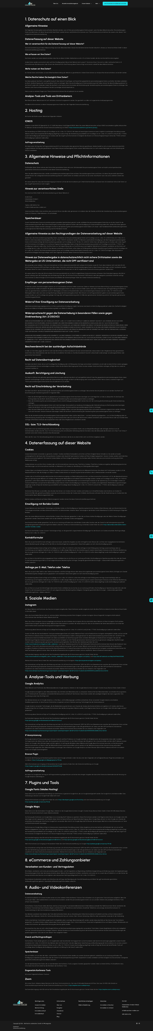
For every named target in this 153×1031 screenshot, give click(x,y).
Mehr (96, 3)
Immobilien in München (107, 1005)
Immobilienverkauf (40, 1011)
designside (48, 1023)
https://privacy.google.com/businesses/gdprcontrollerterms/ (43, 839)
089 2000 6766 (126, 1014)
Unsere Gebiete (86, 3)
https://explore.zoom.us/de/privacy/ (79, 985)
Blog (58, 1016)
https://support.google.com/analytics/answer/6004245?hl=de (43, 766)
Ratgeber (59, 1008)
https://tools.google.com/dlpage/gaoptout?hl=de (47, 760)
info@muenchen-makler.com (130, 1010)
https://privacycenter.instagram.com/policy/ (77, 656)
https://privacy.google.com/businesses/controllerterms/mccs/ (43, 720)
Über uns (55, 3)
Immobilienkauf (39, 1013)
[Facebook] (139, 1023)
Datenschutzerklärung (19, 1028)
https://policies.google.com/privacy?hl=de (37, 802)
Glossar (59, 1013)
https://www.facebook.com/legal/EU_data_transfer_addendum (44, 656)
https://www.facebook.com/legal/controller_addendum (41, 644)
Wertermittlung (39, 1008)
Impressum (16, 1026)
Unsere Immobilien (40, 1005)
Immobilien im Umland (106, 1008)
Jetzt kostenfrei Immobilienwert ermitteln (115, 3)
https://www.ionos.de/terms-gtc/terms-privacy (83, 127)
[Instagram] (136, 1023)
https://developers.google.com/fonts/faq (70, 799)
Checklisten (60, 1011)
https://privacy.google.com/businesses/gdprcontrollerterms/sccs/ (83, 839)
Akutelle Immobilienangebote (70, 3)
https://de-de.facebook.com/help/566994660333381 (108, 656)
